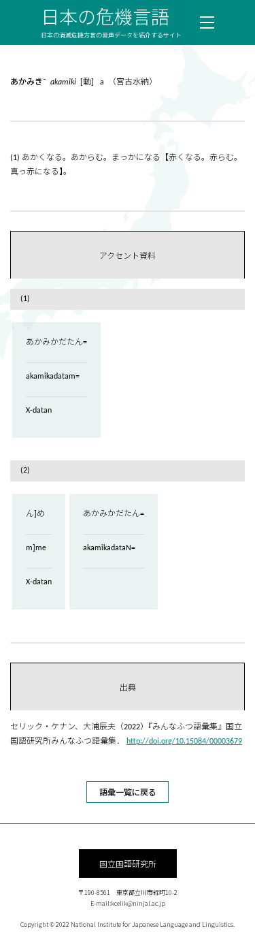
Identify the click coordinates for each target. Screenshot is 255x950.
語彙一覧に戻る (127, 791)
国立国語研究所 (127, 863)
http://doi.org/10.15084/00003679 (184, 742)
